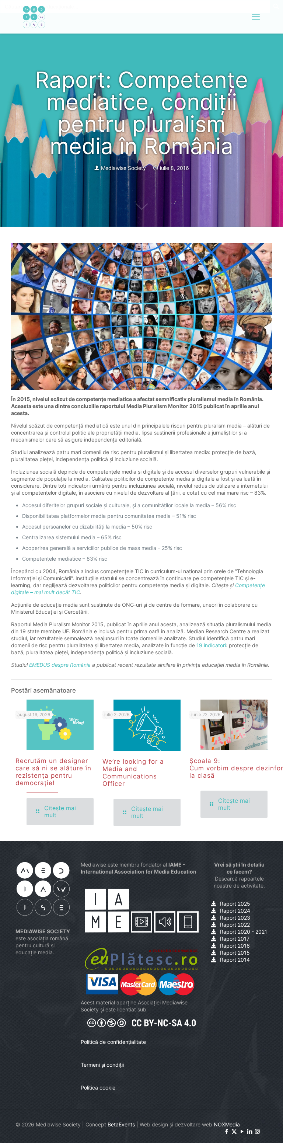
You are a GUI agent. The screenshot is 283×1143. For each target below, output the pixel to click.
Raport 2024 (235, 910)
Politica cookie (98, 1087)
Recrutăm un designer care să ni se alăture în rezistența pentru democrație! (53, 772)
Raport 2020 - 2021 (243, 931)
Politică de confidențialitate (113, 1042)
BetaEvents (121, 1124)
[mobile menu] (255, 16)
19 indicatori (211, 645)
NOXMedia (227, 1124)
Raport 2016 (235, 945)
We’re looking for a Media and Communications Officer (133, 772)
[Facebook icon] (226, 1131)
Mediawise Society (123, 168)
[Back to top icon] (247, 1128)
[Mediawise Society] (34, 16)
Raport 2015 (235, 952)
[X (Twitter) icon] (234, 1131)
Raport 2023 (235, 917)
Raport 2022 (235, 924)
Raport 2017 (234, 938)
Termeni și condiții (102, 1065)
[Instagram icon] (257, 1131)
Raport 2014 (235, 959)
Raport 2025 (235, 903)
